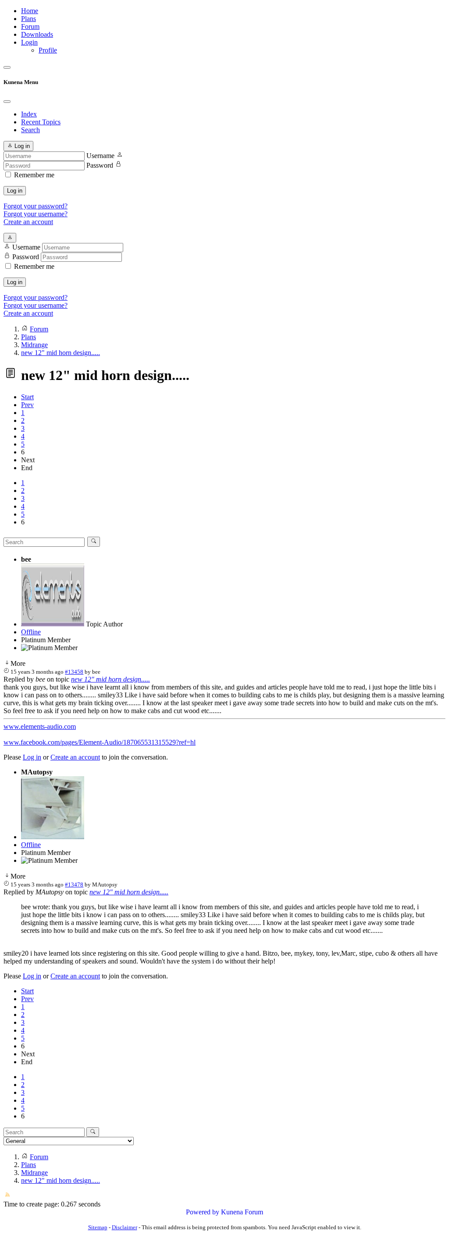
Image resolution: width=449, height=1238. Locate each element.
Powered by (202, 1212)
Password (99, 165)
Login (29, 42)
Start (27, 397)
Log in (14, 190)
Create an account (28, 221)
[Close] (7, 101)
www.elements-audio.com (40, 726)
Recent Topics (41, 122)
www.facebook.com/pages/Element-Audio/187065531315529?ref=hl (100, 742)
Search (30, 130)
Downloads (37, 34)
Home (29, 10)
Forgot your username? (36, 214)
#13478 (74, 884)
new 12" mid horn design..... (110, 679)
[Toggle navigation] (7, 67)
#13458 (74, 671)
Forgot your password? (36, 206)
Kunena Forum (242, 1212)
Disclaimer (124, 1227)
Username (100, 155)
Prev (27, 404)
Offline (31, 632)
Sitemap (97, 1227)
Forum (30, 26)
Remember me (34, 175)
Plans (28, 18)
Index (29, 114)
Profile (48, 50)
